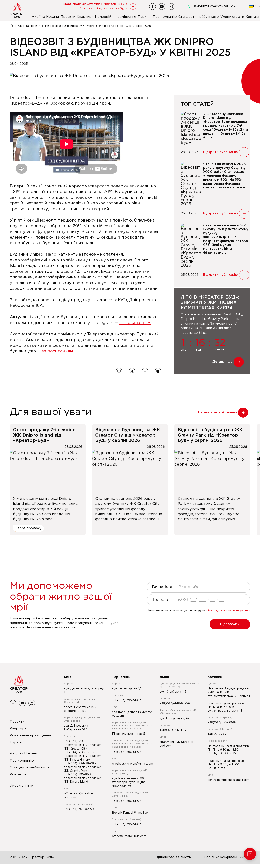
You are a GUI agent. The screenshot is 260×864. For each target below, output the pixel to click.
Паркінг (144, 16)
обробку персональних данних (228, 610)
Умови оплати (232, 16)
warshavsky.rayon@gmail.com (132, 764)
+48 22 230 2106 (219, 734)
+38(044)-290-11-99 (78, 752)
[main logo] (17, 10)
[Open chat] (250, 854)
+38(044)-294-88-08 (79, 763)
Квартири (85, 16)
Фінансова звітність (174, 857)
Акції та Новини (45, 16)
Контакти (18, 774)
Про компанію (165, 16)
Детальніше (222, 361)
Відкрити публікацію (220, 152)
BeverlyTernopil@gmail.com (131, 813)
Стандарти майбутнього (198, 16)
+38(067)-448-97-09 (175, 703)
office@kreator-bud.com (129, 836)
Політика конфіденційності (227, 857)
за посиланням (135, 323)
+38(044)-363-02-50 (79, 809)
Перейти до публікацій (217, 412)
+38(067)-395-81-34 (78, 774)
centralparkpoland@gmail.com (228, 780)
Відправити (230, 624)
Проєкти (68, 16)
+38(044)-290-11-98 (78, 741)
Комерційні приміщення (115, 16)
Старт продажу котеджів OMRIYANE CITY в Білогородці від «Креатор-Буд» (95, 6)
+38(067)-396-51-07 (126, 700)
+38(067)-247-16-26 (174, 730)
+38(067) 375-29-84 (222, 722)
